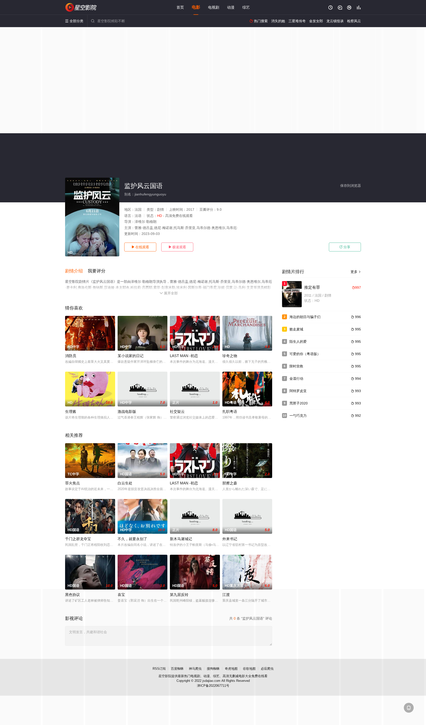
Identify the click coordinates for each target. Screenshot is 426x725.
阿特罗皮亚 (298, 391)
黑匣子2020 (298, 403)
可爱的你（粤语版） (304, 354)
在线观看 (140, 247)
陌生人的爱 (298, 341)
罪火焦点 (72, 483)
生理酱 (70, 411)
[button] (76, 271)
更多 (356, 272)
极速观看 (177, 247)
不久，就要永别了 (132, 539)
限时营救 (296, 366)
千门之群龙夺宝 (78, 539)
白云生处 (125, 483)
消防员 (70, 356)
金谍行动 (296, 379)
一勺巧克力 (298, 416)
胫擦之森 (229, 483)
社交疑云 (177, 411)
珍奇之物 (229, 356)
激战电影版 (127, 411)
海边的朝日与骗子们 (304, 317)
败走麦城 (296, 329)
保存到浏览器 (350, 186)
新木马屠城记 (181, 539)
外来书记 (229, 539)
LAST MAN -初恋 (184, 356)
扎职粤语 (229, 411)
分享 (344, 247)
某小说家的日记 (130, 356)
